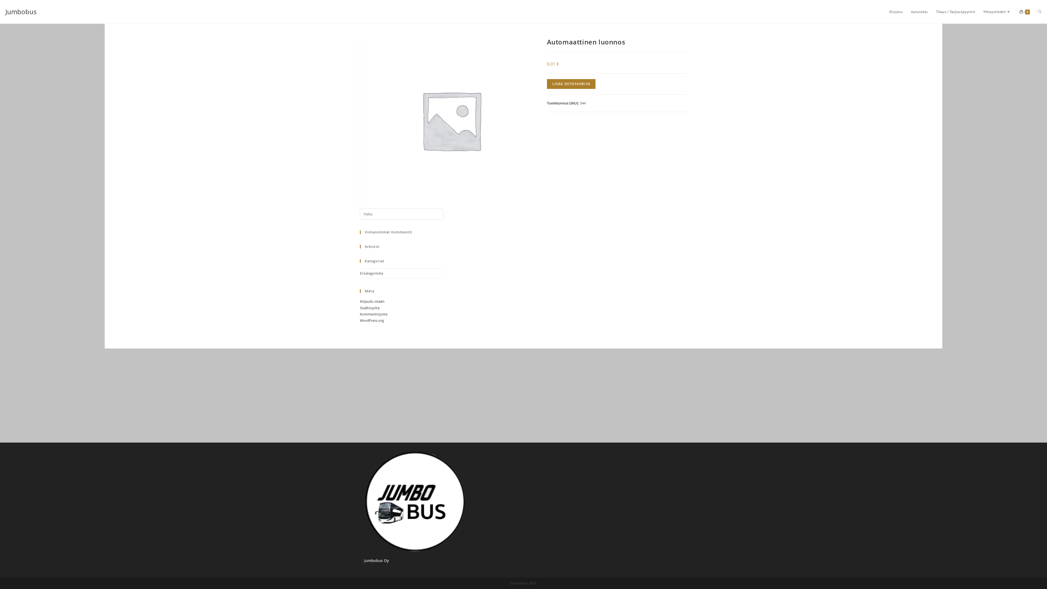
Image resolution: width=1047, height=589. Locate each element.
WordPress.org (372, 320)
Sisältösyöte (370, 307)
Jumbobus (21, 11)
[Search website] (1040, 11)
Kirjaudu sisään (372, 301)
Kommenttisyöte (373, 314)
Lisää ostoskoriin (571, 84)
